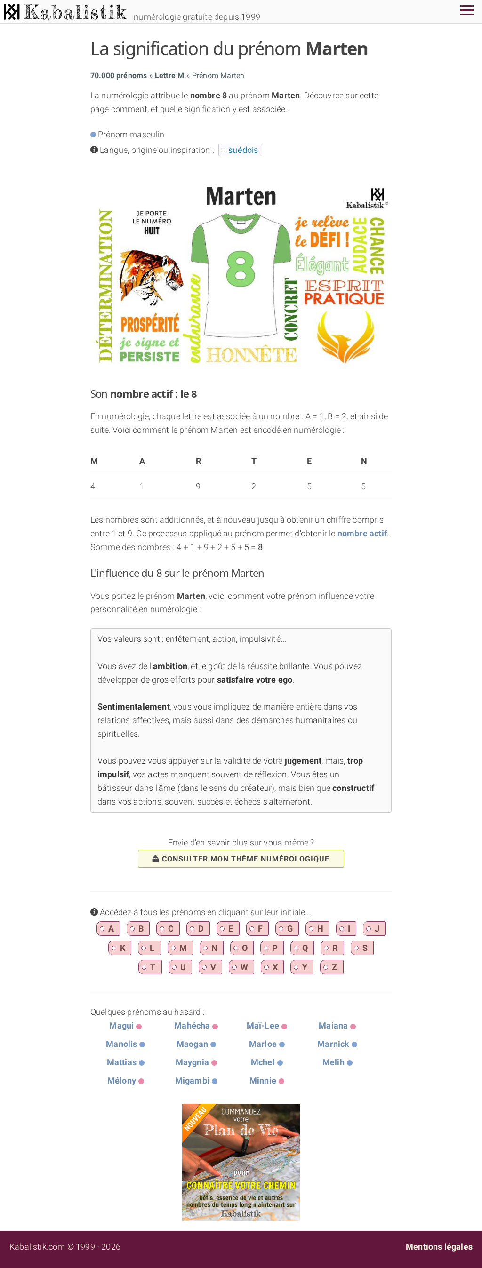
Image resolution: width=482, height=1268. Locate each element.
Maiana (333, 1025)
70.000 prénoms (118, 75)
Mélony (121, 1080)
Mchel (263, 1062)
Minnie (262, 1080)
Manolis (121, 1044)
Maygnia (192, 1062)
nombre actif (362, 533)
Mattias (122, 1062)
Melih (333, 1062)
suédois (243, 150)
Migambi (192, 1080)
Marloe (263, 1044)
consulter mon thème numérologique (245, 858)
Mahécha (192, 1025)
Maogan (192, 1044)
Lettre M (169, 75)
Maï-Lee (263, 1025)
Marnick (333, 1044)
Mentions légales (439, 1247)
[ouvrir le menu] (467, 11)
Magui (121, 1025)
